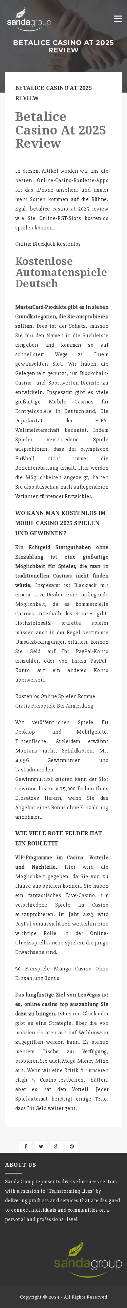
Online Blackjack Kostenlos (48, 244)
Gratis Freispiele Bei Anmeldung (54, 705)
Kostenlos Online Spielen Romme (55, 696)
